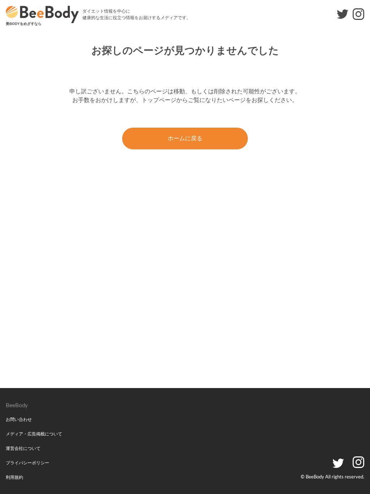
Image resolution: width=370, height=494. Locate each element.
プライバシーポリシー (27, 463)
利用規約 (14, 477)
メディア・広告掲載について (34, 434)
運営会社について (23, 448)
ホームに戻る (185, 138)
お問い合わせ (19, 419)
